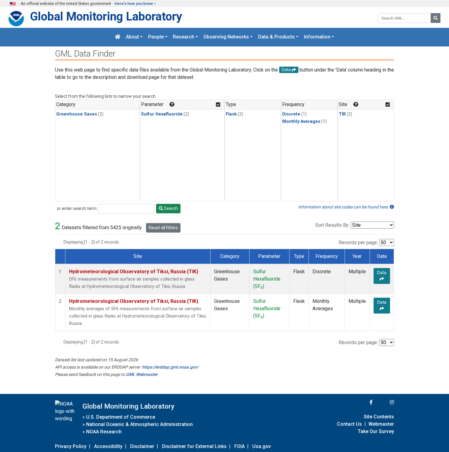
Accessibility (108, 446)
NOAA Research (104, 432)
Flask (231, 114)
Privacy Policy (70, 446)
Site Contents (379, 417)
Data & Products (276, 37)
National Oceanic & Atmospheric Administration (139, 424)
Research (183, 37)
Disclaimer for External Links (194, 446)
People (156, 37)
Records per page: (358, 242)
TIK (342, 114)
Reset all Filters (163, 227)
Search (170, 208)
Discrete (291, 114)
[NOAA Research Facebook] (363, 402)
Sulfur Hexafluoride (162, 114)
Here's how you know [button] (134, 3)
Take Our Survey (376, 431)
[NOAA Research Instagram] (384, 402)
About (132, 37)
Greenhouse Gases (76, 114)
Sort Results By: (332, 225)
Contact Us (349, 424)
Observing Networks (226, 37)
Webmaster (381, 424)
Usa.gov (261, 446)
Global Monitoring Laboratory (106, 16)
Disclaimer (142, 446)
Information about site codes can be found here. (344, 206)
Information (317, 37)
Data (381, 272)
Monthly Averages (301, 121)
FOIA (239, 446)
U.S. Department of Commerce (120, 417)
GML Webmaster (142, 374)
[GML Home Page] (117, 37)
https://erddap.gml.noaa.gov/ (170, 367)
